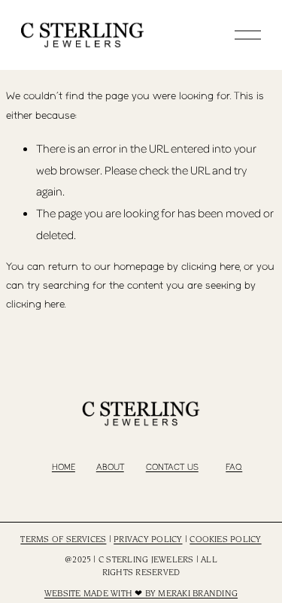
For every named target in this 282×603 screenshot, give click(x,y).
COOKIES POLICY (225, 539)
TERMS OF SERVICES (63, 539)
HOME (63, 467)
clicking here (210, 267)
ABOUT (110, 467)
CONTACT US (172, 467)
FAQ (234, 467)
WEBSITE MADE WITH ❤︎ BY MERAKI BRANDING (141, 593)
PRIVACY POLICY (148, 539)
